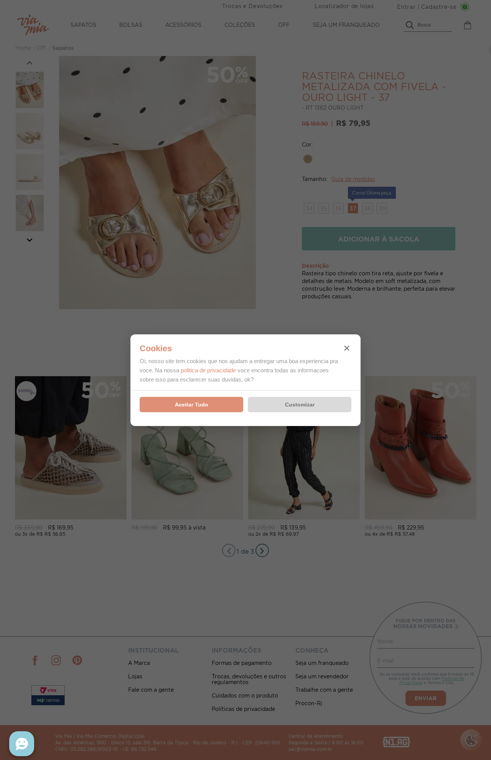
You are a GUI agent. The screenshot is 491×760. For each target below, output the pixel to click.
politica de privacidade (208, 370)
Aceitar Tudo (191, 404)
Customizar (300, 404)
